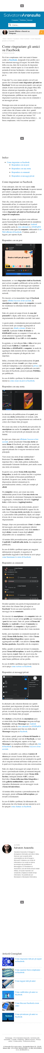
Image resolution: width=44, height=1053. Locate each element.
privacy (36, 365)
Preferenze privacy (29, 1041)
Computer (15, 20)
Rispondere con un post (20, 165)
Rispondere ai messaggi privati (23, 176)
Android (34, 224)
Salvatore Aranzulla (9, 53)
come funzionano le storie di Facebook (16, 557)
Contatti (13, 1039)
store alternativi (23, 227)
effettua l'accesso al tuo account (19, 300)
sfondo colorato (19, 328)
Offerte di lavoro (30, 1039)
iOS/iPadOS (36, 227)
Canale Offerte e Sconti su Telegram (19, 32)
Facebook (13, 59)
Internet (29, 20)
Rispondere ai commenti (21, 172)
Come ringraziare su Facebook (18, 162)
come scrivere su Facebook (21, 666)
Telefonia (23, 20)
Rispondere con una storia (21, 168)
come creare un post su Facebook (22, 380)
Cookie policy (17, 1041)
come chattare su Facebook (21, 806)
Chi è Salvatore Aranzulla (21, 1038)
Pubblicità (20, 1039)
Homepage (8, 1038)
